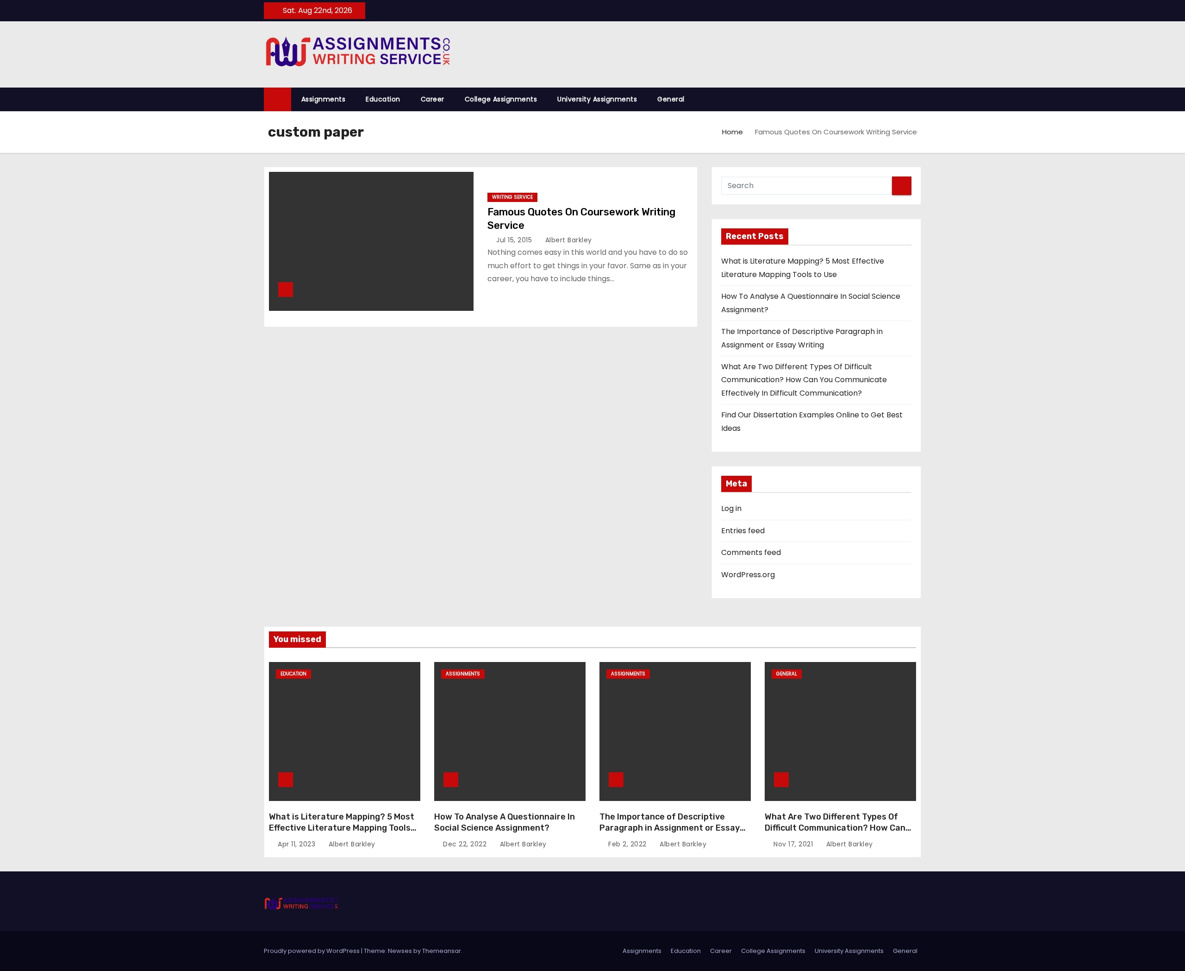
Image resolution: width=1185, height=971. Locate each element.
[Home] (277, 99)
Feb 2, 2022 (628, 844)
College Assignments (501, 99)
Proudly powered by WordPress (312, 950)
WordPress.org (748, 574)
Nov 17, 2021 (794, 844)
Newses (400, 950)
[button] (918, 99)
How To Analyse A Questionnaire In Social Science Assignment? (504, 822)
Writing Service (512, 197)
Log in (731, 508)
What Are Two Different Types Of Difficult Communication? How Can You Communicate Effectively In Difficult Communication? (804, 379)
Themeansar (441, 950)
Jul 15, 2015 (515, 240)
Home (732, 132)
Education (383, 99)
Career (432, 99)
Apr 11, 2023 (298, 844)
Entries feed (743, 530)
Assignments (323, 99)
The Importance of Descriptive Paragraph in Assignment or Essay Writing (669, 828)
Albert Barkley (567, 240)
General (671, 99)
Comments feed (751, 552)
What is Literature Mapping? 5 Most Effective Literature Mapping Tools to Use (341, 828)
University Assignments (597, 99)
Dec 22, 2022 (466, 844)
